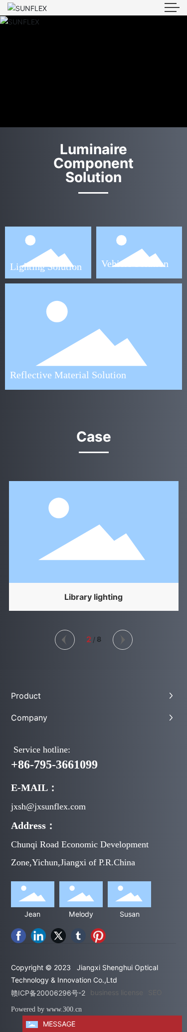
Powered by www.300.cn (46, 1009)
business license (116, 992)
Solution (150, 263)
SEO (155, 992)
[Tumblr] (78, 935)
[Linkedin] (38, 935)
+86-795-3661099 (54, 764)
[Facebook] (18, 935)
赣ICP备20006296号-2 (48, 993)
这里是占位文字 (94, 548)
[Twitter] (58, 935)
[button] (65, 640)
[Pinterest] (98, 935)
